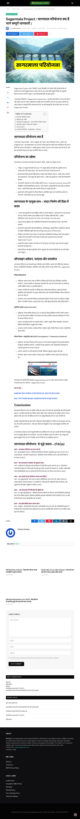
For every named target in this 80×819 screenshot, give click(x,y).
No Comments (53, 28)
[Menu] (8, 3)
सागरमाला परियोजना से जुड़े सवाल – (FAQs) (29, 129)
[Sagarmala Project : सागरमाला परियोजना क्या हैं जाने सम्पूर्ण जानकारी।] (40, 60)
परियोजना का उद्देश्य (22, 119)
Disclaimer (9, 787)
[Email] (8, 112)
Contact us (9, 765)
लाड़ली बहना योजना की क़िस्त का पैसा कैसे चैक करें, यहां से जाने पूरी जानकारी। (37, 393)
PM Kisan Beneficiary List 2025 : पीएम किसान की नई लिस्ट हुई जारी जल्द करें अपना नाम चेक (22, 600)
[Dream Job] (40, 3)
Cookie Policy (10, 780)
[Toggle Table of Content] (44, 114)
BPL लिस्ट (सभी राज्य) (11, 703)
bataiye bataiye (16, 28)
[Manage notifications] (75, 814)
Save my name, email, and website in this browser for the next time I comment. (35, 658)
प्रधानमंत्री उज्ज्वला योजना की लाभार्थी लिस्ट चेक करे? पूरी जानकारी (22, 690)
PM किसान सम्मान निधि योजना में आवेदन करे (16, 711)
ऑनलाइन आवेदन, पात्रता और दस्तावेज (27, 124)
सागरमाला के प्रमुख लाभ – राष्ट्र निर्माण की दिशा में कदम (31, 122)
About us (9, 761)
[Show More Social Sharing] (50, 34)
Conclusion (21, 127)
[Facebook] (8, 92)
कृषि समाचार (9, 684)
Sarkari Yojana (12, 14)
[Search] (72, 3)
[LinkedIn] (8, 102)
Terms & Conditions (12, 796)
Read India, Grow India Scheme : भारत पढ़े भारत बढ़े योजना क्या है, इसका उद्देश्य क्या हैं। (57, 571)
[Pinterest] (8, 107)
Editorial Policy (10, 790)
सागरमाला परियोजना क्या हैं (23, 117)
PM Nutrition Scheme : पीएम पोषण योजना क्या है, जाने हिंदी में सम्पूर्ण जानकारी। (21, 571)
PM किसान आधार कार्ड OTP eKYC (15, 688)
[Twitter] (8, 97)
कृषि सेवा (8, 686)
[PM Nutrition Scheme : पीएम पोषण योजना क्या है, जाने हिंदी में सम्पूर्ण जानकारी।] (22, 558)
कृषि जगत (8, 682)
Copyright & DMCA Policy (14, 784)
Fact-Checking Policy (13, 793)
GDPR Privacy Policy (12, 768)
